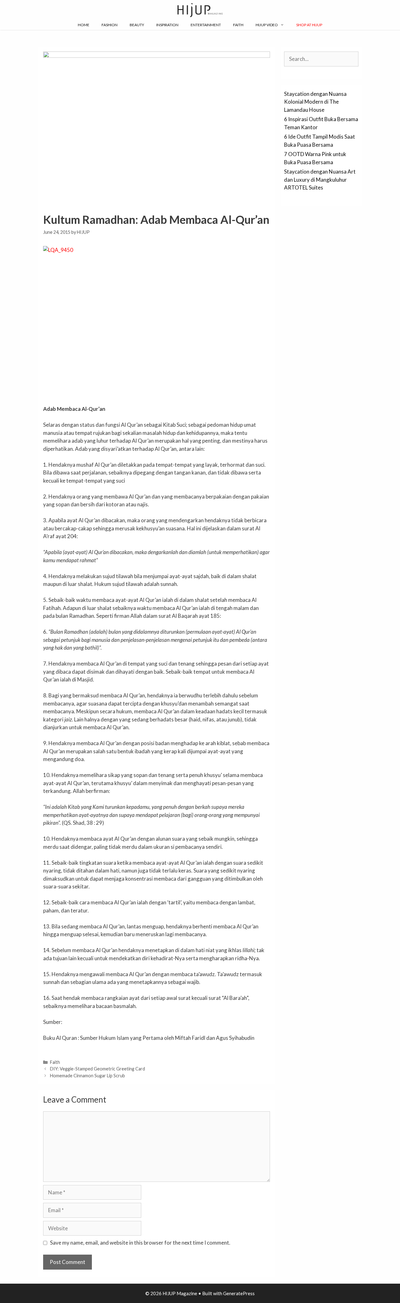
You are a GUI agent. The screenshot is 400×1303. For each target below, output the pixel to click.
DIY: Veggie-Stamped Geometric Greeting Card (97, 1068)
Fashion (110, 24)
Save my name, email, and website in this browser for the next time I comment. (140, 1242)
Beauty (137, 24)
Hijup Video (267, 24)
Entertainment (206, 24)
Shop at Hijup (309, 24)
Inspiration (167, 24)
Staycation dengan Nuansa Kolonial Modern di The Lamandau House (315, 102)
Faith (238, 24)
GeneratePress (239, 1293)
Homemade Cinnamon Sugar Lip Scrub (87, 1075)
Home (83, 24)
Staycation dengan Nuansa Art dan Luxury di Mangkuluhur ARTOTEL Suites (320, 179)
